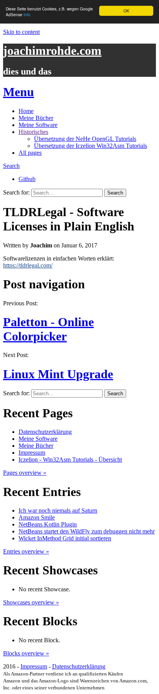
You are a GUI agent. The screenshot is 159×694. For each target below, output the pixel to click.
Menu (18, 92)
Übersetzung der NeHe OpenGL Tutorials (85, 138)
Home (26, 111)
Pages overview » (24, 472)
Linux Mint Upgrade (58, 374)
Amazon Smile (37, 517)
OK (126, 11)
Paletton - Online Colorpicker (48, 329)
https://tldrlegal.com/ (27, 265)
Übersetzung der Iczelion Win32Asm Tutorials (90, 145)
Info (27, 14)
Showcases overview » (31, 602)
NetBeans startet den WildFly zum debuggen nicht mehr (87, 531)
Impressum (32, 452)
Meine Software (38, 125)
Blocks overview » (26, 653)
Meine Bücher (36, 118)
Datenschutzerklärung (45, 431)
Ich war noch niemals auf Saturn (58, 510)
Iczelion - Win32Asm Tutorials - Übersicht (70, 459)
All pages (30, 152)
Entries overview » (26, 551)
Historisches (33, 132)
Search (11, 165)
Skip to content (21, 32)
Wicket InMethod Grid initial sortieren (65, 538)
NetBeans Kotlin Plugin (48, 524)
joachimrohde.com (52, 51)
